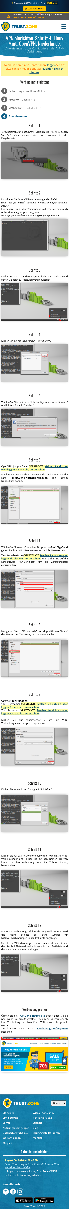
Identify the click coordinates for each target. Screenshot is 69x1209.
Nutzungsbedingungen (16, 1127)
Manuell (38, 1137)
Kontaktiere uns (42, 1117)
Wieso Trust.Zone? (43, 1112)
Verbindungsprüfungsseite (52, 1028)
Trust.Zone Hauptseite (31, 1015)
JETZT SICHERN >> (34, 8)
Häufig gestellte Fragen (46, 1132)
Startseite (8, 1112)
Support (37, 1122)
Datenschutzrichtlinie (15, 1132)
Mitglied (7, 1142)
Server (6, 1122)
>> (28, 17)
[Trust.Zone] (19, 26)
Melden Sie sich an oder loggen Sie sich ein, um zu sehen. (34, 468)
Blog (35, 1127)
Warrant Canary (12, 1137)
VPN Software (10, 1117)
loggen (51, 65)
